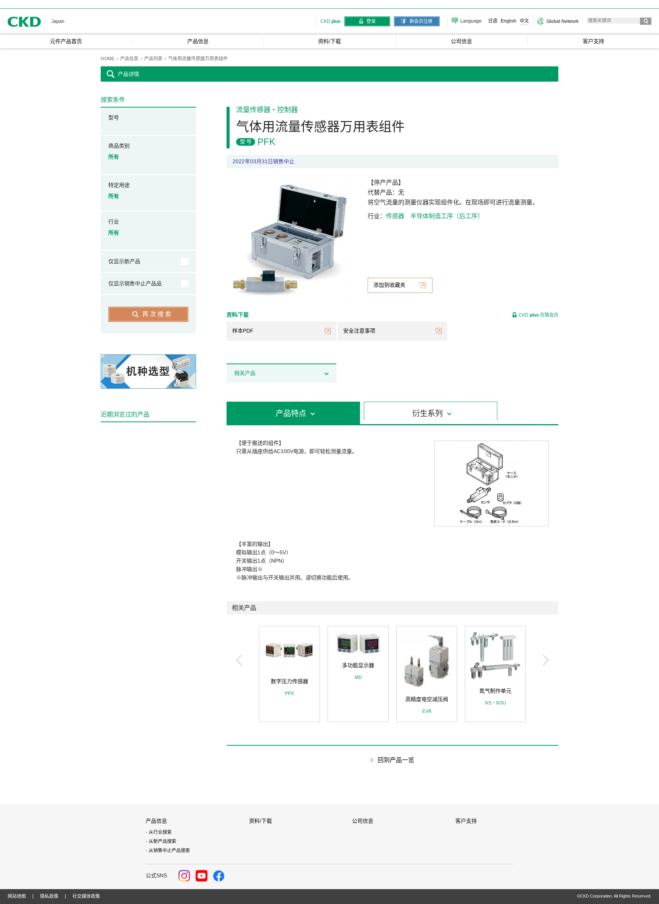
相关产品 (245, 373)
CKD (24, 21)
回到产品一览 (396, 760)
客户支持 (466, 821)
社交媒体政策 (86, 896)
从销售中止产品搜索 (169, 850)
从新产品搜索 (162, 841)
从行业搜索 (160, 832)
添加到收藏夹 (389, 285)
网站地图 (17, 896)
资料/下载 (260, 821)
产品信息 (156, 821)
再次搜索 (157, 314)
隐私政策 (49, 896)
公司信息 (362, 821)
